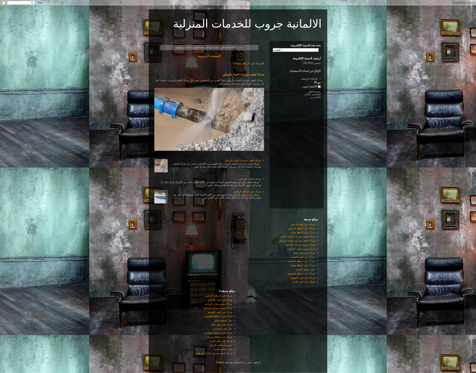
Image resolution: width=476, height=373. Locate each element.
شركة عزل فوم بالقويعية (302, 277)
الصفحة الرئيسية (209, 56)
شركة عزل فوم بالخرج (303, 281)
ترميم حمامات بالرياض (220, 345)
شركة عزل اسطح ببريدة (219, 336)
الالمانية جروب (309, 86)
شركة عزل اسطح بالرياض (247, 191)
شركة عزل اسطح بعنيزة (302, 265)
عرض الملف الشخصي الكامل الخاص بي (312, 94)
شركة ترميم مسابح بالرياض (218, 308)
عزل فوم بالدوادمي (222, 328)
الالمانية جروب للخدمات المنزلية (247, 23)
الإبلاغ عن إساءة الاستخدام (305, 70)
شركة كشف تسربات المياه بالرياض (243, 74)
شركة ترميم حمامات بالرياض (300, 244)
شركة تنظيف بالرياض (250, 178)
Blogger (220, 362)
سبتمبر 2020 (314, 63)
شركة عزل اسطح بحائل (303, 232)
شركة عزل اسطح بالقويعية (301, 273)
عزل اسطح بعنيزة (223, 349)
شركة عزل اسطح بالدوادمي (218, 332)
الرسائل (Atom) (242, 63)
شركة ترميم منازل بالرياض (301, 248)
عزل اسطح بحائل (223, 320)
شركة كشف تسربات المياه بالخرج (297, 236)
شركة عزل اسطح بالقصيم (301, 261)
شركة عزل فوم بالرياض (303, 224)
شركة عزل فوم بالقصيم (303, 257)
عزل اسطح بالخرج (305, 269)
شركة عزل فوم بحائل (304, 252)
